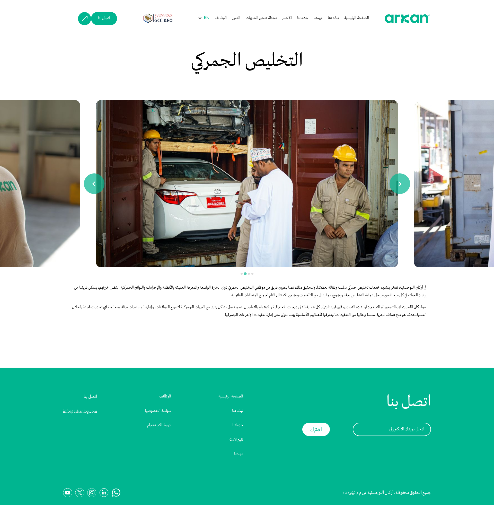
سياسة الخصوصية (158, 411)
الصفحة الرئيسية (356, 18)
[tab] (242, 274)
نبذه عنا (333, 18)
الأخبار (287, 18)
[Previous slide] (94, 183)
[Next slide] (400, 183)
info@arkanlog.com (80, 412)
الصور (236, 18)
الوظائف (221, 18)
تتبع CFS (236, 440)
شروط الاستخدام (159, 425)
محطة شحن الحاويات (261, 18)
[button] (206, 18)
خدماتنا (302, 18)
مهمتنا (317, 18)
